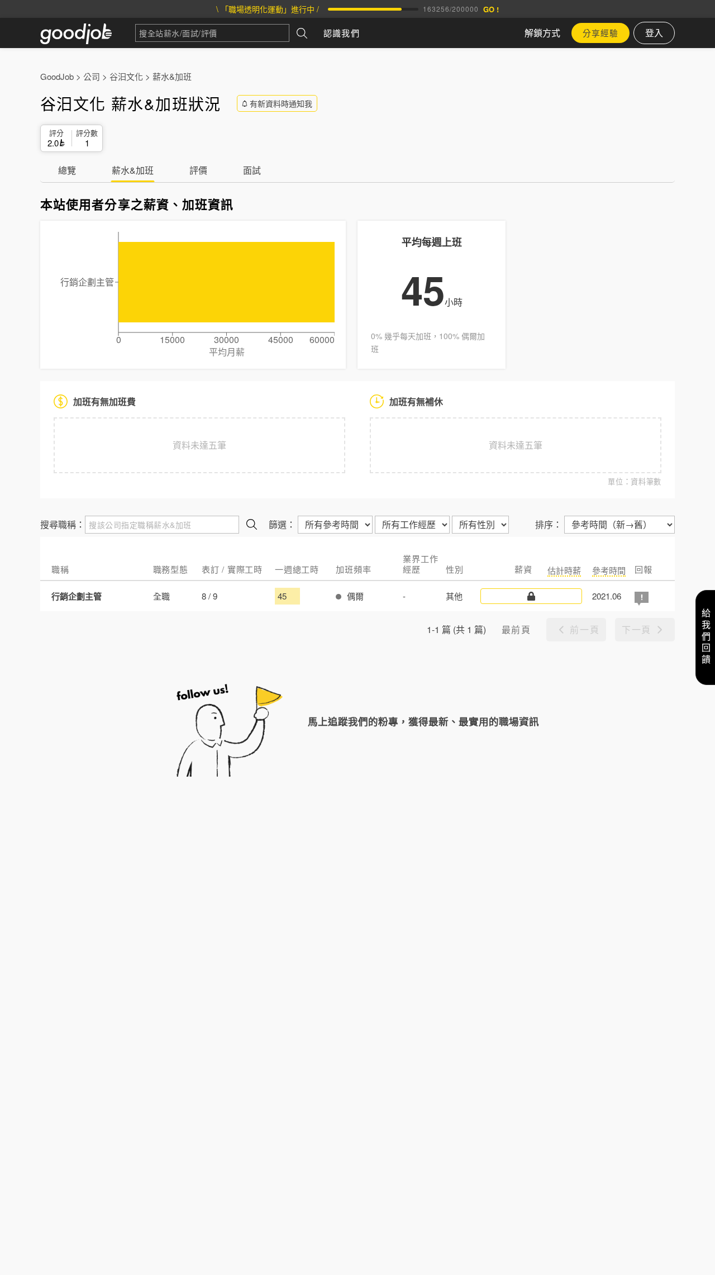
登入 (654, 32)
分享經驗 (600, 33)
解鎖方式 (542, 32)
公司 (91, 76)
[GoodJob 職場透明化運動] (87, 33)
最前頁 (516, 629)
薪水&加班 (172, 76)
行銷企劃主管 (76, 596)
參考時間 (609, 570)
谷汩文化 (126, 76)
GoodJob (57, 76)
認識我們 (341, 33)
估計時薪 (564, 570)
